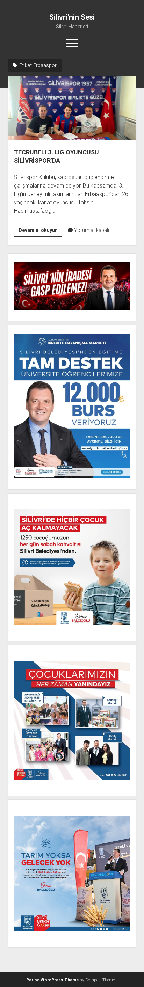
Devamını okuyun (40, 232)
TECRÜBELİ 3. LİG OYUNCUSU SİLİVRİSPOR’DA (72, 108)
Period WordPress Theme (52, 980)
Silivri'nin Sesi (72, 17)
